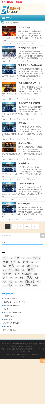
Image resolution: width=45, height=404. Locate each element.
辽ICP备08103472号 (28, 346)
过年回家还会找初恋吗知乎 (12, 305)
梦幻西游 (26, 273)
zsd (6, 119)
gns (6, 179)
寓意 (18, 266)
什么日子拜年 (24, 203)
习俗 (17, 257)
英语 (38, 281)
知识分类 (19, 2)
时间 (23, 270)
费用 (21, 285)
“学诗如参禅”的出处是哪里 (12, 312)
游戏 (5, 277)
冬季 (13, 261)
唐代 (25, 261)
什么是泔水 (7, 309)
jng (6, 99)
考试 (21, 282)
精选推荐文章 (40, 344)
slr (6, 219)
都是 (35, 285)
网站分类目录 (31, 344)
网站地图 (13, 346)
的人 (29, 277)
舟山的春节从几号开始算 (29, 103)
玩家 (16, 278)
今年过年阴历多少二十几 (29, 83)
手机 (36, 266)
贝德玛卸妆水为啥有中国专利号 (14, 302)
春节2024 (32, 99)
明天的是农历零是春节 (28, 47)
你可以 (29, 258)
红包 (10, 282)
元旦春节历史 (24, 27)
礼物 (5, 281)
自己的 (29, 281)
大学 (31, 262)
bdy (6, 79)
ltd (6, 61)
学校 (37, 262)
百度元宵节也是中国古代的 (30, 65)
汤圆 (35, 274)
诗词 (16, 285)
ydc (6, 43)
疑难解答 (19, 346)
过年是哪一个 (24, 163)
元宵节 (36, 257)
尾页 (35, 226)
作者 (23, 258)
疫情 (22, 277)
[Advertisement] (22, 381)
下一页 (27, 226)
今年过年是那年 (25, 143)
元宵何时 (22, 123)
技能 (4, 270)
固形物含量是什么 (9, 330)
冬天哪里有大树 (8, 316)
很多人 (30, 265)
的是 (36, 277)
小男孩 (22, 356)
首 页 (3, 2)
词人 (4, 285)
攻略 (11, 269)
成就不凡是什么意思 (10, 298)
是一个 (17, 274)
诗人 (10, 285)
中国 (10, 258)
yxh (6, 139)
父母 (11, 278)
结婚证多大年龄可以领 (11, 323)
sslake (7, 199)
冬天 (5, 261)
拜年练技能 (7, 326)
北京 (19, 262)
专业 (5, 258)
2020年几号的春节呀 (27, 183)
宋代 (11, 265)
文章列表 (10, 2)
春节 (31, 269)
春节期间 (7, 273)
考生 (16, 282)
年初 (23, 266)
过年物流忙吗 (8, 319)
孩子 (4, 266)
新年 (17, 270)
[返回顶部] (42, 360)
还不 (27, 285)
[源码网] (22, 9)
